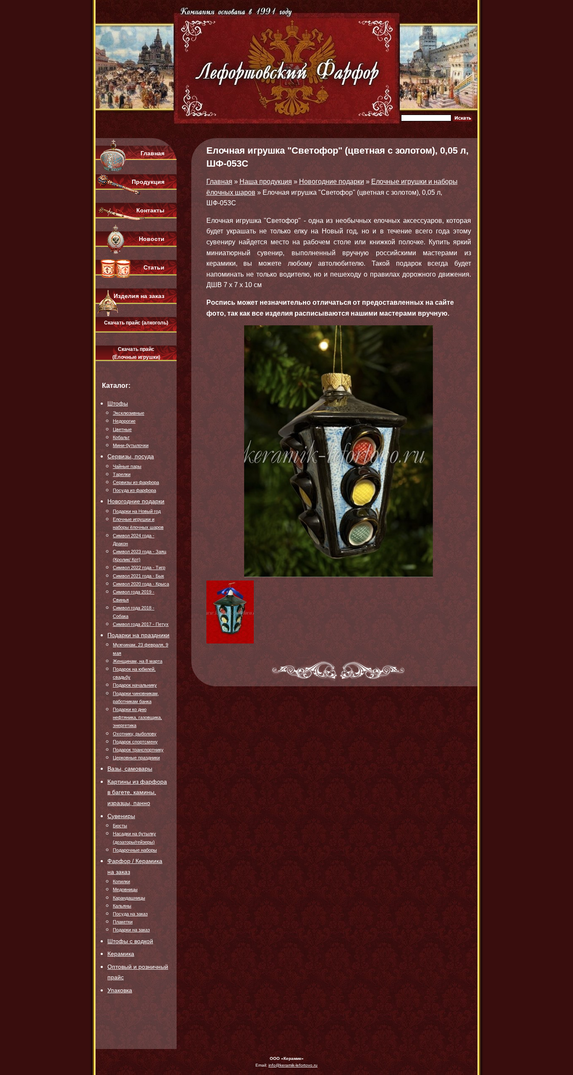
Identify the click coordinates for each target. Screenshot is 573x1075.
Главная (152, 153)
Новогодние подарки (135, 501)
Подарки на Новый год (137, 511)
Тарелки (121, 474)
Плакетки (123, 921)
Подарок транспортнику (138, 749)
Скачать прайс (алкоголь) (136, 323)
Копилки (121, 881)
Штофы (117, 403)
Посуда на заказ (130, 913)
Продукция (148, 181)
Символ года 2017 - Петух (141, 624)
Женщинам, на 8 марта (137, 661)
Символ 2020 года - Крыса (141, 583)
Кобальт (121, 437)
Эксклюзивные (128, 413)
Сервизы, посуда (130, 456)
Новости (151, 238)
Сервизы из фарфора (136, 482)
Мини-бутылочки (130, 445)
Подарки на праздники (138, 635)
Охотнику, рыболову (134, 733)
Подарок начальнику (135, 685)
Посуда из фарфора (134, 490)
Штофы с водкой (130, 941)
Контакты (150, 210)
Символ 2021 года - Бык (138, 575)
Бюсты (120, 825)
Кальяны (122, 905)
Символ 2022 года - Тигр (139, 567)
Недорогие (124, 421)
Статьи (153, 267)
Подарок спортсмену (135, 741)
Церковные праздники (136, 757)
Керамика (120, 953)
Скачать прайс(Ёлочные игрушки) (136, 353)
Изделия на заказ (139, 296)
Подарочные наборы (135, 850)
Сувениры (121, 816)
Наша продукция (266, 181)
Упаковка (119, 990)
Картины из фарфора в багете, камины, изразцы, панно (137, 792)
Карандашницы (129, 897)
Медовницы (125, 889)
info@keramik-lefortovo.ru (293, 1065)
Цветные (122, 429)
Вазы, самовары (129, 768)
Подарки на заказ (131, 929)
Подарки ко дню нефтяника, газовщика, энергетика (137, 717)
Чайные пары (127, 466)
